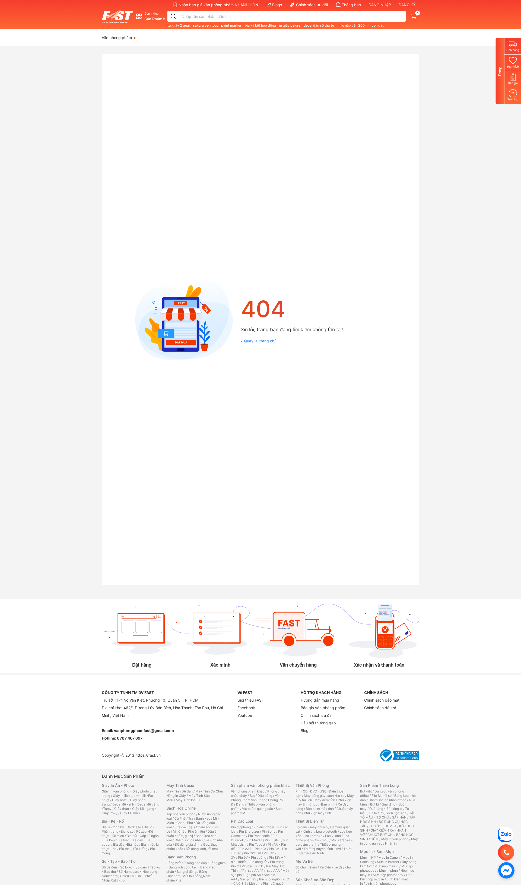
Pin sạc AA (250, 870)
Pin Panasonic (259, 836)
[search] (173, 16)
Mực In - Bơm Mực (377, 851)
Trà (190, 818)
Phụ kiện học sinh (393, 813)
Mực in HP (368, 857)
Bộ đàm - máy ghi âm (312, 827)
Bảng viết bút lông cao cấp (186, 863)
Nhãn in (391, 843)
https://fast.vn (148, 755)
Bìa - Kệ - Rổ (113, 821)
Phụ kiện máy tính (317, 813)
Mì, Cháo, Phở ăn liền (189, 831)
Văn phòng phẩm (117, 37)
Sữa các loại (183, 827)
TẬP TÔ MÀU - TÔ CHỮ (387, 815)
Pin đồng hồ (258, 862)
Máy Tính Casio (180, 785)
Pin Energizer (249, 831)
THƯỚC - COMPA (382, 826)
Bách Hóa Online (181, 808)
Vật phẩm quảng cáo (257, 809)
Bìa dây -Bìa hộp (125, 844)
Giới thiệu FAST (250, 700)
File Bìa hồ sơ (381, 796)
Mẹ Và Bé (304, 861)
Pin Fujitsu (273, 840)
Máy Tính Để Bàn (179, 791)
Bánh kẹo (203, 818)
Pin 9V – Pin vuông (252, 857)
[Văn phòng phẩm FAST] (119, 16)
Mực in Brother (388, 862)
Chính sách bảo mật (381, 700)
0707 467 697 (129, 738)
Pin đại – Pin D (252, 866)
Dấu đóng (265, 796)
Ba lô (373, 813)
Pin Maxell (254, 840)
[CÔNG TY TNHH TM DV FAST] (505, 834)
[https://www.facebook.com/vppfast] (506, 870)
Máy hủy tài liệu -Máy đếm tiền (325, 798)
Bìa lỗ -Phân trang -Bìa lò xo (128, 829)
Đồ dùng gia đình (187, 844)
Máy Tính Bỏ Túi (188, 800)
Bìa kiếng (140, 849)
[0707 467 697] (506, 852)
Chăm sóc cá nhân (188, 840)
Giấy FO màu (130, 813)
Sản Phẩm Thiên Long (379, 785)
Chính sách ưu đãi (312, 4)
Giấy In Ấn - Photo (118, 785)
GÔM (375, 839)
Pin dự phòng (241, 827)
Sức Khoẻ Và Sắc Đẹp (315, 879)
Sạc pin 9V (248, 879)
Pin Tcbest (257, 844)
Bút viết (366, 791)
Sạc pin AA (252, 875)
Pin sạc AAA (270, 870)
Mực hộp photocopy (388, 875)
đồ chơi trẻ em (306, 867)
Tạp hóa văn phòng (180, 814)
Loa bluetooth (326, 831)
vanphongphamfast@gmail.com (144, 730)
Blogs (277, 4)
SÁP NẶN (399, 817)
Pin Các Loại (242, 821)
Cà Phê (180, 818)
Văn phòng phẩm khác (248, 791)
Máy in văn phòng (394, 839)
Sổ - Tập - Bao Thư (119, 861)
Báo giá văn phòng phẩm (323, 707)
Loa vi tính (333, 836)
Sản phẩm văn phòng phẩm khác (260, 785)
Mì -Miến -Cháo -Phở (192, 820)
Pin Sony (268, 831)
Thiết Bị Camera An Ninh (323, 851)
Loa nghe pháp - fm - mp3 (322, 838)
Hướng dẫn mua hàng (320, 700)
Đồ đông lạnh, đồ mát (202, 849)
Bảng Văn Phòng (181, 857)
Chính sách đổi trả (380, 707)
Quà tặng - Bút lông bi (385, 809)
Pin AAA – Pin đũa (252, 849)
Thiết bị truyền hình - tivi (322, 849)
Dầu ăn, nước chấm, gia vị (192, 833)
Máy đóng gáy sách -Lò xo (324, 796)
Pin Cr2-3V (252, 853)
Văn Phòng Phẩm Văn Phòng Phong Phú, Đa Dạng (258, 800)
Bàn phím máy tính (320, 809)
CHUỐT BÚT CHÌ (380, 835)
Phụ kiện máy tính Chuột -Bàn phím (323, 802)
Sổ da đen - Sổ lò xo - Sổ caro (124, 867)
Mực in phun (388, 870)
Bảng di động (186, 872)
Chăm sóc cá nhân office (387, 800)
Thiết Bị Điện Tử (309, 821)
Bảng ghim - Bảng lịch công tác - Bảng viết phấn (195, 867)
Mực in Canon (389, 857)
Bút (252, 796)
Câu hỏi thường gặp (318, 723)
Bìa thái (125, 849)
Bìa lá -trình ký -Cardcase (121, 827)
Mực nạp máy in (386, 866)
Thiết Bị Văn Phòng (312, 785)
